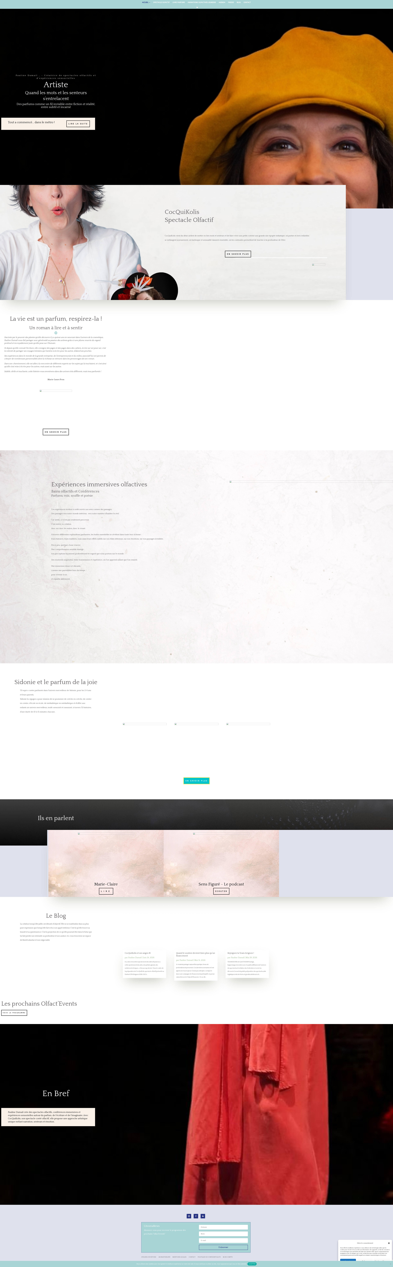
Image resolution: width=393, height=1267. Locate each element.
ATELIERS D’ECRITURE (148, 1257)
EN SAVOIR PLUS (238, 254)
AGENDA (222, 2)
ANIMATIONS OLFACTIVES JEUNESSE (202, 2)
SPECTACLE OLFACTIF (161, 2)
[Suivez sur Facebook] (196, 1216)
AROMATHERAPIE (164, 1257)
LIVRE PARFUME (179, 2)
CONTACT (247, 2)
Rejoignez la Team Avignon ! (241, 953)
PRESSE (231, 2)
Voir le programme (14, 1012)
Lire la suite (78, 124)
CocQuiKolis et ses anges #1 (138, 953)
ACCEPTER (252, 1264)
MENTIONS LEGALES (179, 1257)
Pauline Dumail (135, 957)
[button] (389, 1243)
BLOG (239, 2)
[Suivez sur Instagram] (189, 1216)
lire (106, 891)
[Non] (390, 1264)
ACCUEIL (145, 2)
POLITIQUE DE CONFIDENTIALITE (209, 1257)
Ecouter (221, 891)
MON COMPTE (228, 1257)
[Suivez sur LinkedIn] (203, 1216)
